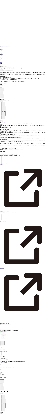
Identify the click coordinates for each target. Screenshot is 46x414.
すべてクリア (2, 413)
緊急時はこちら (3, 338)
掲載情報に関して (4, 334)
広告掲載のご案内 (4, 335)
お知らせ (3, 337)
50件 (4, 122)
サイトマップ (3, 333)
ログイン (1, 372)
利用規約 (3, 336)
